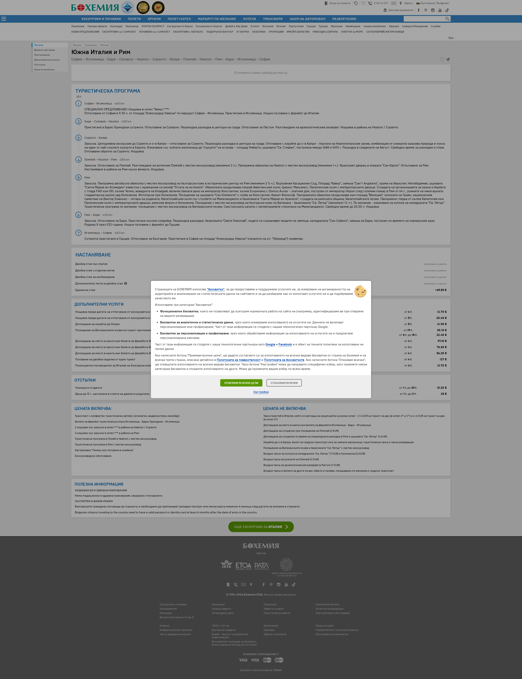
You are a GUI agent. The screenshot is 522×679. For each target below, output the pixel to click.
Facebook (285, 344)
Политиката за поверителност (239, 360)
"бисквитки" (216, 289)
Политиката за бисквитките (284, 360)
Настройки (261, 392)
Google (270, 344)
